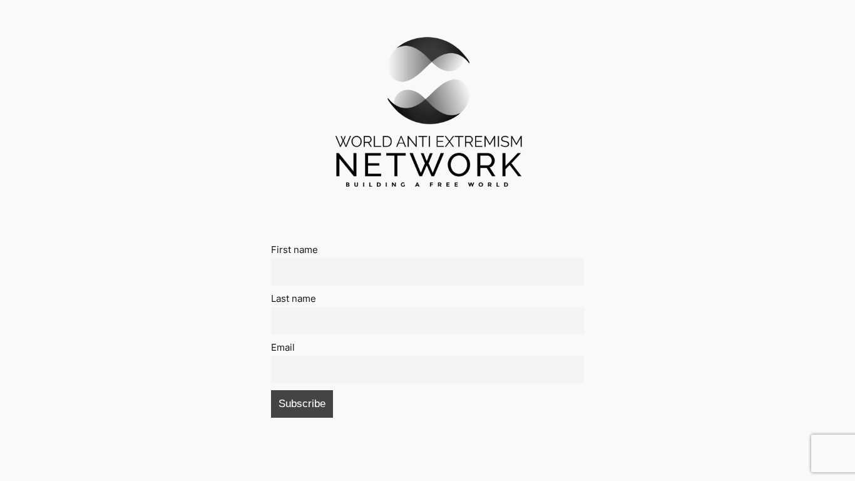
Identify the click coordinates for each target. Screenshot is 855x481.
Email (283, 347)
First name (294, 250)
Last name (293, 298)
